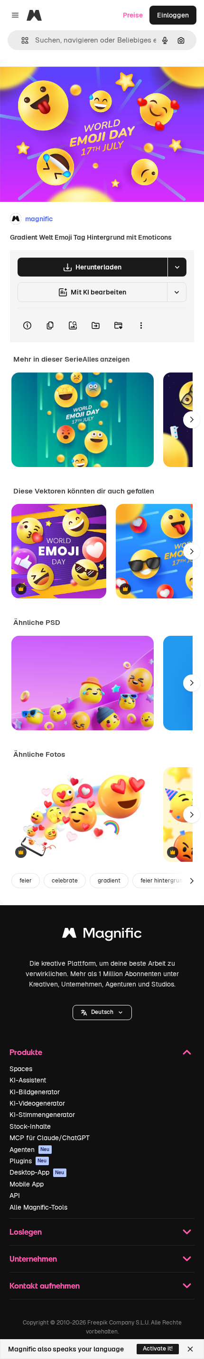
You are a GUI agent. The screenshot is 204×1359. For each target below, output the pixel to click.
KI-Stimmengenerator (42, 1114)
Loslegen (25, 1232)
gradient (109, 880)
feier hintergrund (163, 880)
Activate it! (158, 1348)
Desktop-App (37, 1172)
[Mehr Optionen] (140, 325)
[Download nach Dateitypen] (176, 267)
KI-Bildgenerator (34, 1092)
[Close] (190, 1349)
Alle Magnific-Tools (38, 1207)
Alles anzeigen (106, 359)
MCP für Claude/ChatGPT (49, 1138)
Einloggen (173, 15)
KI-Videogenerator (37, 1103)
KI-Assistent (27, 1080)
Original (60, 81)
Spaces (20, 1069)
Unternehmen (33, 1259)
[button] (102, 1012)
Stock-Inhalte (30, 1126)
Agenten (29, 1149)
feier (25, 880)
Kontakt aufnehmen (44, 1285)
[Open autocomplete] (21, 40)
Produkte (25, 1052)
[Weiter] (191, 419)
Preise (133, 15)
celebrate (65, 880)
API (14, 1195)
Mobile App (26, 1184)
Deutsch (102, 1012)
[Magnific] (102, 935)
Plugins (28, 1161)
